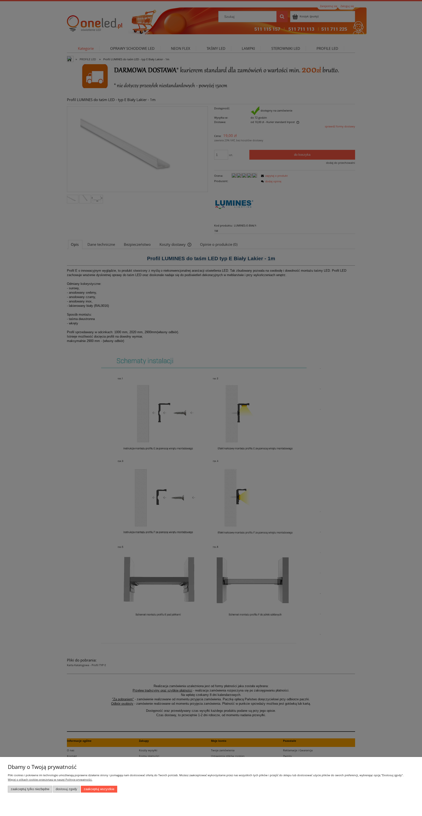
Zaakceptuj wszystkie (99, 789)
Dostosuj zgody (66, 789)
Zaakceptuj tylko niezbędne (30, 789)
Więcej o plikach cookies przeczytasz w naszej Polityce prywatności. (50, 779)
